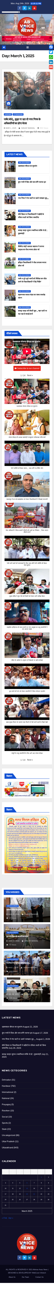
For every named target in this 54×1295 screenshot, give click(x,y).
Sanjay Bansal (28, 128)
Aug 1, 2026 (13, 967)
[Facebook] (50, 47)
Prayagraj (6, 1104)
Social (5, 1117)
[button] (30, 375)
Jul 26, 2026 (13, 994)
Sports (5, 1123)
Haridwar (8, 114)
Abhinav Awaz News (40, 1269)
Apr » (10, 1218)
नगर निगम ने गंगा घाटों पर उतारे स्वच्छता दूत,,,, (33, 198)
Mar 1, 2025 (11, 128)
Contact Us (39, 1277)
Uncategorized (24, 162)
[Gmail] (50, 67)
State (4, 1129)
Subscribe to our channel (28, 368)
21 (34, 1194)
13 (27, 1188)
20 (27, 1194)
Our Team (25, 1277)
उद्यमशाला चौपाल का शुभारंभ (27, 166)
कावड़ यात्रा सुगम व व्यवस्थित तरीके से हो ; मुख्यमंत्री (21, 1054)
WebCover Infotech (39, 1273)
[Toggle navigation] (27, 47)
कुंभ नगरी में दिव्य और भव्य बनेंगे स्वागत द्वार (32, 182)
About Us (12, 1277)
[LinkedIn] (50, 62)
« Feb (4, 1218)
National (6, 1098)
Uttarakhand (18, 114)
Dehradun (6, 1080)
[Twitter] (50, 52)
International (7, 1092)
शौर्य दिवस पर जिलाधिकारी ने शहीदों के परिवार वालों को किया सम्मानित (24, 989)
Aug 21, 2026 (14, 914)
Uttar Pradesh (8, 1141)
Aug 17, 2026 (14, 941)
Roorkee (6, 1111)
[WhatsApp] (50, 57)
